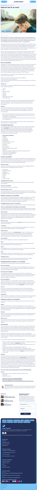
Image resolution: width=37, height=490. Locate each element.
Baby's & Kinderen (9, 420)
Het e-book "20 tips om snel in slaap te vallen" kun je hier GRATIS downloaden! (16, 369)
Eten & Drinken (27, 420)
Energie (6, 5)
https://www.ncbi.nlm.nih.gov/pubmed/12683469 (12, 378)
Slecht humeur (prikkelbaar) (8, 135)
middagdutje (6, 127)
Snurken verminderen (5, 443)
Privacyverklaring (3, 487)
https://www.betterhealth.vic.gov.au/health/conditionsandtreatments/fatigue (18, 381)
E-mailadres (22, 408)
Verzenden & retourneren (6, 461)
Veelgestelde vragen (5, 462)
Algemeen (4, 420)
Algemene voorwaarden (6, 467)
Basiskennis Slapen (16, 420)
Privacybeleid (4, 465)
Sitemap (2, 488)
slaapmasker (17, 343)
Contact (3, 464)
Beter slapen (4, 440)
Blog (3, 5)
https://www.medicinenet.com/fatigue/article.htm (12, 379)
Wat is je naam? (24, 404)
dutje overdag (23, 357)
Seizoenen (32, 420)
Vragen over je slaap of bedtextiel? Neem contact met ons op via (17, 435)
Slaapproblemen (8, 31)
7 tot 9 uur (20, 222)
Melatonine (21, 284)
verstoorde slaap (17, 232)
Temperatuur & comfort (6, 442)
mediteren (22, 350)
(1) (11, 334)
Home (1, 5)
